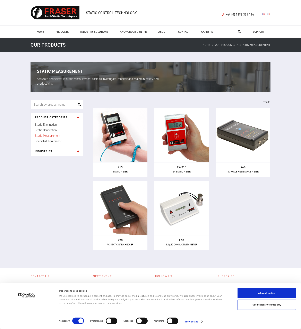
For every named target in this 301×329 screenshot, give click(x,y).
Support (258, 32)
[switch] (111, 321)
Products (62, 32)
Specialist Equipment (48, 141)
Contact (184, 32)
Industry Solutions (94, 32)
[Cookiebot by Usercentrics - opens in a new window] (26, 295)
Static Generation (46, 130)
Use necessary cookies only (266, 304)
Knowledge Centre (133, 32)
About (162, 32)
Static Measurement (47, 136)
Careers (207, 32)
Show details (191, 321)
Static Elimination (46, 125)
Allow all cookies (266, 293)
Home (40, 32)
